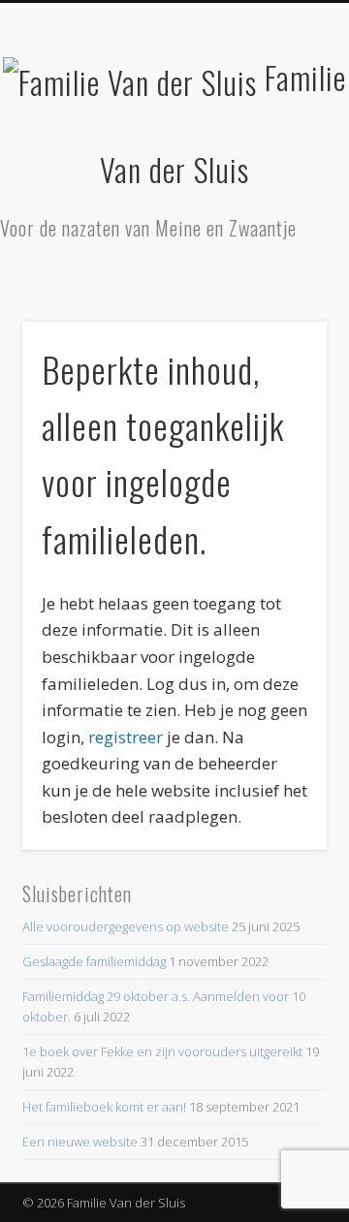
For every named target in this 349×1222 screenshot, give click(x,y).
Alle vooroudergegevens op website (125, 926)
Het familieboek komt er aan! (104, 1106)
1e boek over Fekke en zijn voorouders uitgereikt (162, 1051)
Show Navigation (281, 173)
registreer (125, 737)
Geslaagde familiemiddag (94, 961)
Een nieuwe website (80, 1141)
